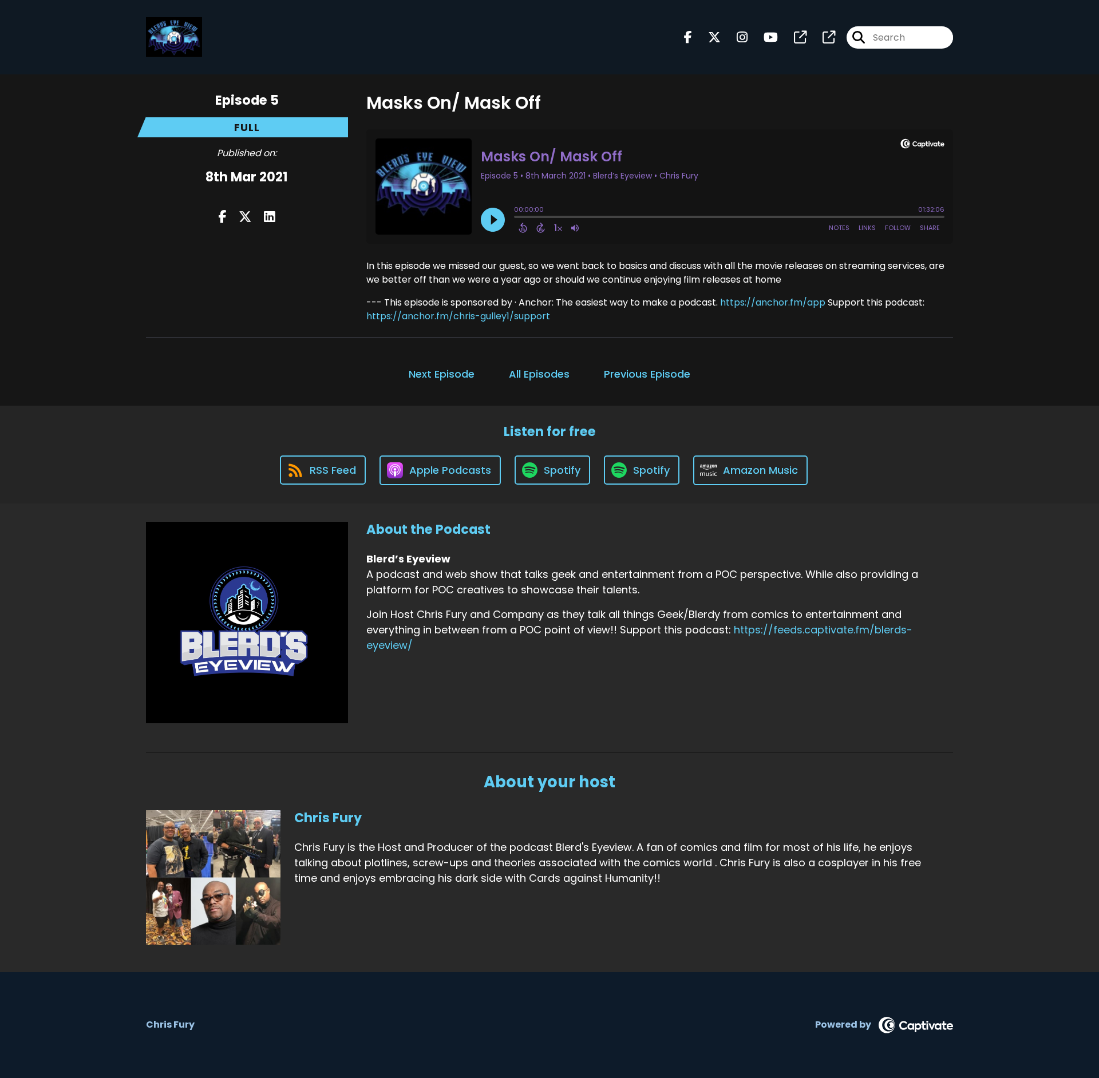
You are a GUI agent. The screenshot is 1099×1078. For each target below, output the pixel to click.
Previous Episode (647, 374)
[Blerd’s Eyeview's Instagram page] (735, 37)
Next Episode (442, 374)
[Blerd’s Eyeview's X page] (707, 37)
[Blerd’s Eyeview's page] (793, 37)
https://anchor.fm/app (772, 302)
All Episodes (539, 374)
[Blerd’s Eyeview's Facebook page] (688, 37)
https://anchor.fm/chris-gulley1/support (458, 316)
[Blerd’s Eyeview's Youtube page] (764, 37)
